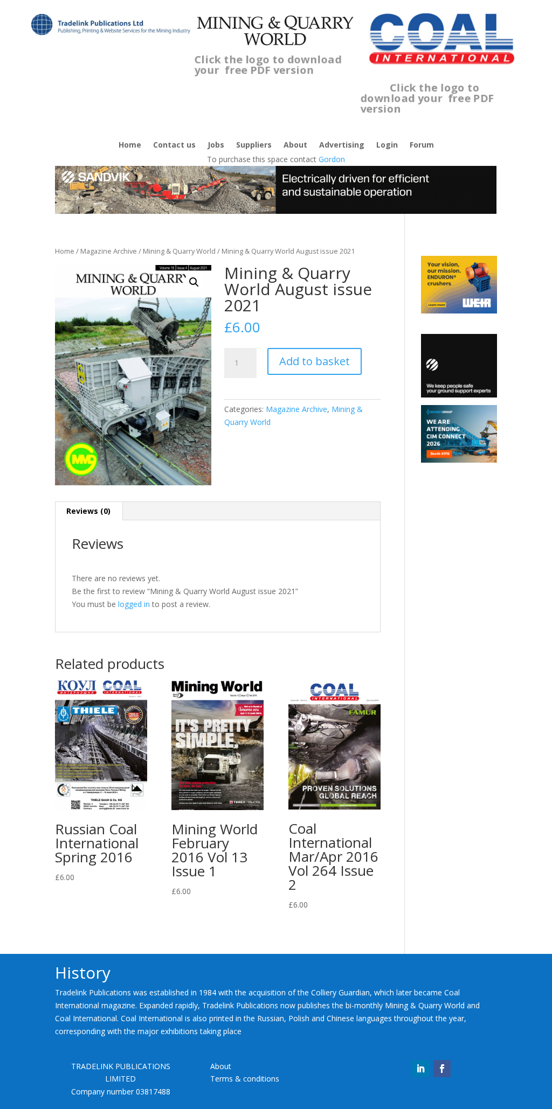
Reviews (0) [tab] (88, 511)
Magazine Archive (108, 251)
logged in (134, 604)
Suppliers (254, 145)
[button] (194, 282)
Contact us (174, 145)
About (295, 145)
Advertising (341, 145)
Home (130, 145)
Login (387, 145)
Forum (422, 145)
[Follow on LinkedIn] (420, 1068)
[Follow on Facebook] (442, 1068)
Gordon (332, 159)
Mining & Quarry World (179, 251)
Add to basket (314, 361)
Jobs (216, 145)
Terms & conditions (244, 1078)
